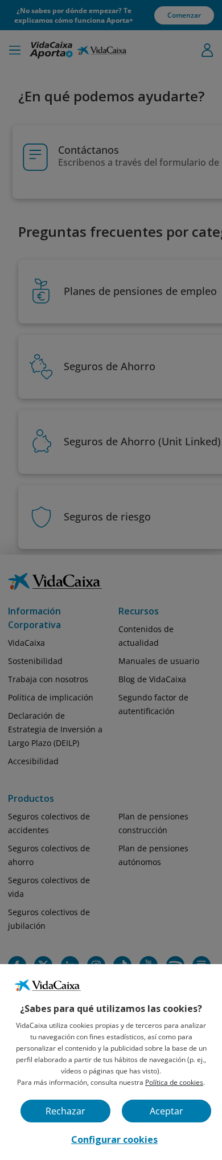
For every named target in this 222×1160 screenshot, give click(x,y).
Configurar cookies (114, 1139)
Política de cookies (174, 1082)
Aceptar (166, 1111)
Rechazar (65, 1111)
